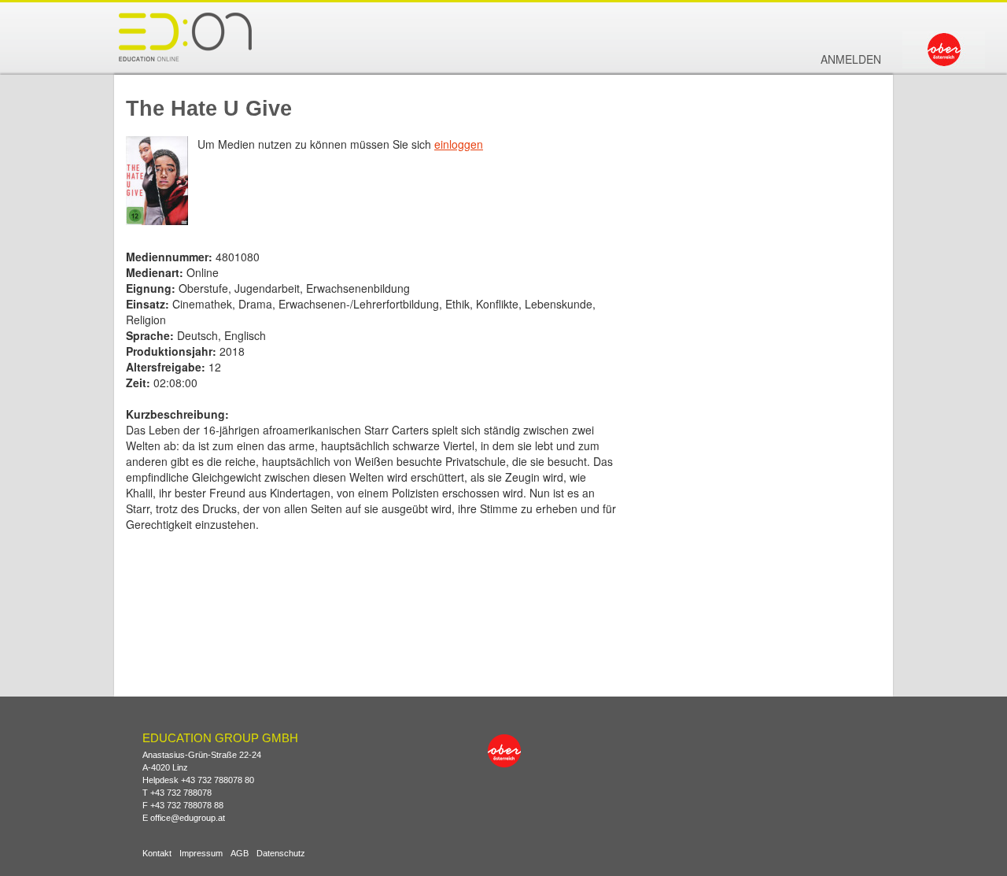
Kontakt (157, 853)
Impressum (201, 853)
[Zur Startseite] (185, 36)
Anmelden (851, 59)
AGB (240, 853)
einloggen (458, 144)
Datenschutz (280, 853)
